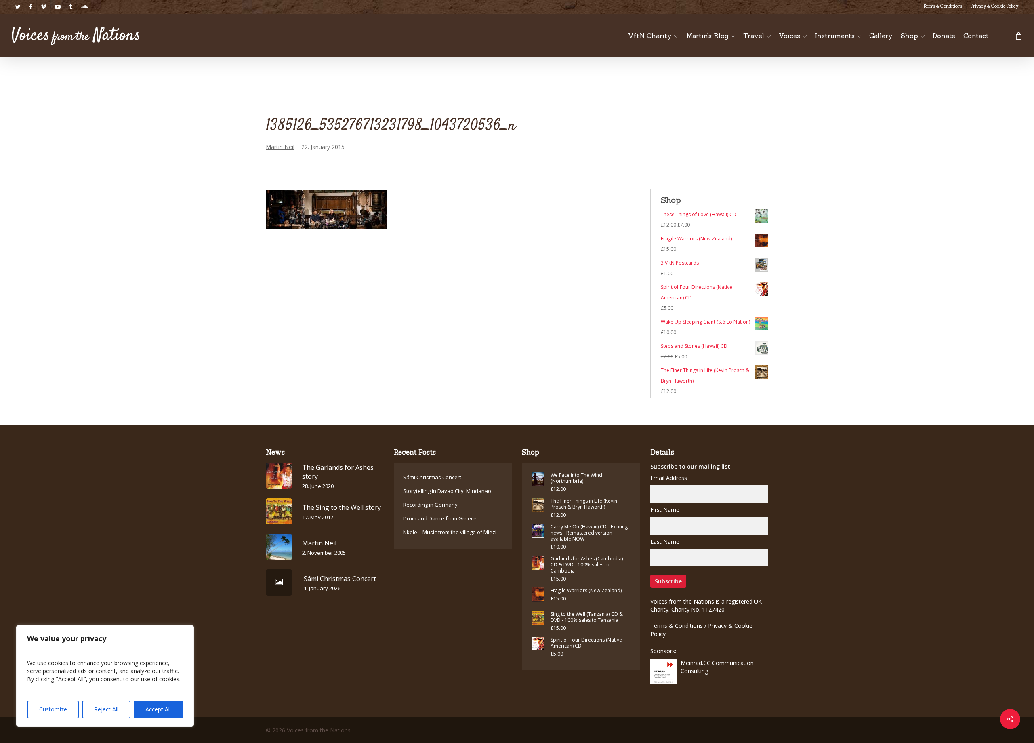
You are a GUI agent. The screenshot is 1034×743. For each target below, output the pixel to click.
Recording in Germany (430, 504)
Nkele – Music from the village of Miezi (449, 532)
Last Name (664, 541)
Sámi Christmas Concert (432, 477)
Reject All (106, 709)
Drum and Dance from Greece (440, 518)
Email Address (668, 478)
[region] (105, 676)
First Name (664, 510)
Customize (53, 709)
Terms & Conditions (676, 625)
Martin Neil (280, 147)
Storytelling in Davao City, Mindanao (447, 491)
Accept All (158, 709)
